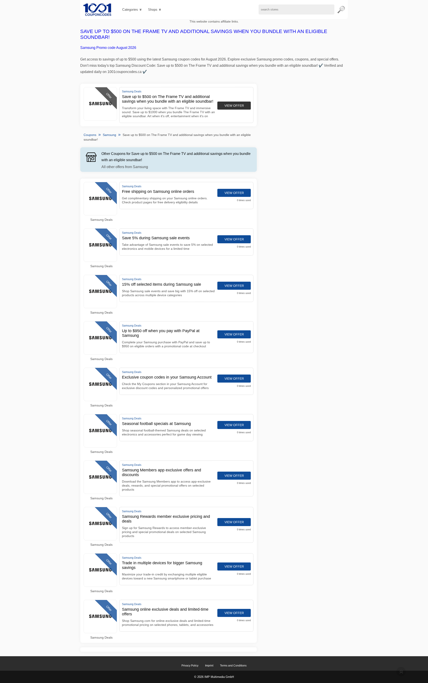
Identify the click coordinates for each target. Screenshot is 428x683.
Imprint (209, 665)
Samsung (109, 135)
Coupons (90, 135)
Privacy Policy (189, 665)
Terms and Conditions (233, 665)
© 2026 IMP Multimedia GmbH (214, 677)
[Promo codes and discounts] (97, 9)
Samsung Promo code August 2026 (108, 48)
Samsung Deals (101, 219)
